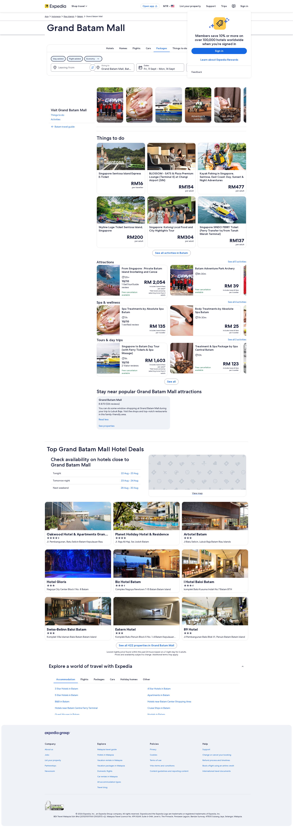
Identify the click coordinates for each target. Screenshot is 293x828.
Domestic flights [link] (104, 771)
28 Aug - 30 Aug (129, 487)
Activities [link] (55, 119)
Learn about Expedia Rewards (219, 59)
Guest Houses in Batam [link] (67, 714)
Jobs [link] (47, 754)
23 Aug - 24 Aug (129, 480)
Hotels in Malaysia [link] (105, 754)
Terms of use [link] (155, 760)
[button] (146, 666)
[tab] (109, 48)
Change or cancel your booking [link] (216, 754)
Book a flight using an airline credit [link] (218, 765)
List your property (190, 6)
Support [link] (206, 749)
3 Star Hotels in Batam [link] (66, 688)
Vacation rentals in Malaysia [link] (109, 760)
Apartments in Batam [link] (159, 695)
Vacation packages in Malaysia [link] (111, 765)
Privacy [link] (153, 749)
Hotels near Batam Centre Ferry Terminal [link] (76, 707)
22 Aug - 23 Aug (129, 473)
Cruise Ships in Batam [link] (159, 707)
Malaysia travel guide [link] (107, 749)
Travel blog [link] (102, 787)
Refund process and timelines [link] (216, 760)
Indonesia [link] (56, 16)
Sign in (244, 6)
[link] (219, 72)
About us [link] (49, 749)
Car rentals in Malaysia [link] (107, 776)
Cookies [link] (153, 754)
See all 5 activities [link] (237, 261)
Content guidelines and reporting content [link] (169, 771)
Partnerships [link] (50, 765)
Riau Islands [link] (69, 16)
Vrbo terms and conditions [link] (162, 765)
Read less (104, 419)
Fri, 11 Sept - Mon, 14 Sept (159, 69)
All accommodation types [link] (109, 782)
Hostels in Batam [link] (156, 714)
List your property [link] (53, 760)
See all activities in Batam (171, 252)
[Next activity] (246, 105)
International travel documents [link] (216, 771)
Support (211, 6)
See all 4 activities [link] (237, 301)
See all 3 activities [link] (237, 339)
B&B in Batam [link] (62, 701)
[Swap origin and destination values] (93, 68)
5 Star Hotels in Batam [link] (66, 695)
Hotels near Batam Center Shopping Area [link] (169, 701)
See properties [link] (106, 425)
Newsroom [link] (50, 771)
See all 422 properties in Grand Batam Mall (146, 645)
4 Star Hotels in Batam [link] (159, 688)
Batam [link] (80, 16)
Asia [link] (46, 16)
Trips (224, 6)
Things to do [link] (57, 114)
